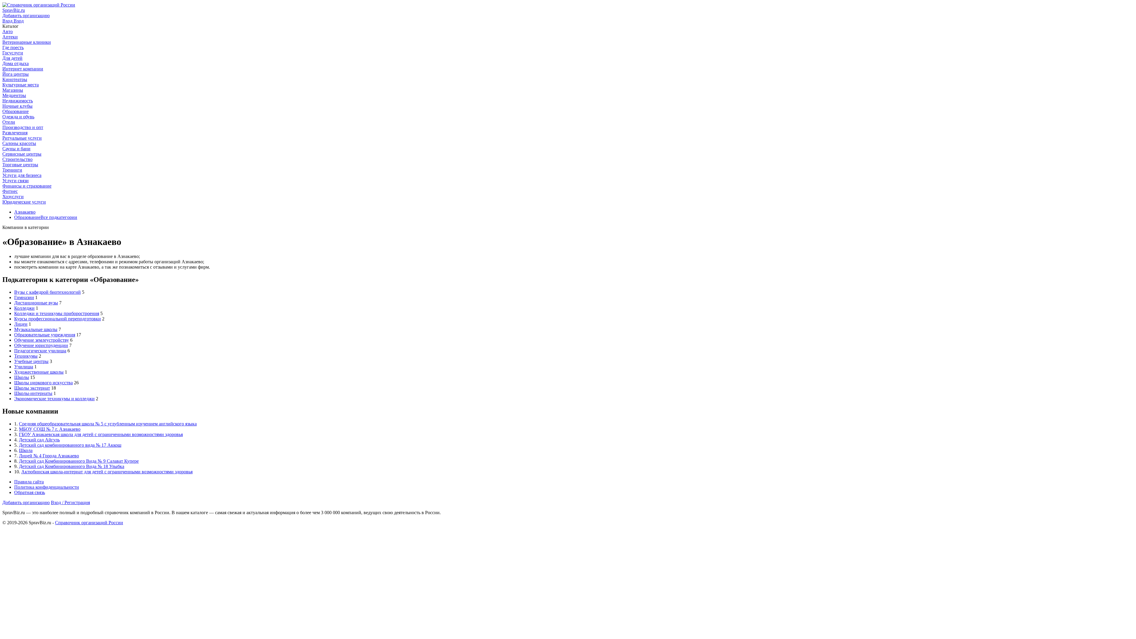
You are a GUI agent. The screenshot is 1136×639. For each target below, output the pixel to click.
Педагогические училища (40, 350)
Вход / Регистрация (70, 502)
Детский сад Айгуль (39, 439)
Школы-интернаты (33, 393)
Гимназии (24, 297)
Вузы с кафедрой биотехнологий (47, 292)
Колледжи (24, 308)
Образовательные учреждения (44, 334)
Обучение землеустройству (41, 340)
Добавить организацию (26, 502)
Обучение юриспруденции (41, 345)
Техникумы (26, 356)
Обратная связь (29, 492)
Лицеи (21, 324)
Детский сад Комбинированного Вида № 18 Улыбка (71, 466)
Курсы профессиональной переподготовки (57, 318)
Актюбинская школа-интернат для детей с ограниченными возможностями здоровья (107, 471)
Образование (27, 217)
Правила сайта (29, 481)
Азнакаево (25, 211)
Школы (21, 377)
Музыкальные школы (35, 329)
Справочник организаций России (89, 522)
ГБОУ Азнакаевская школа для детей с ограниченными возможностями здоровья (101, 434)
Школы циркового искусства (43, 382)
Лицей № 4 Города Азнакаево (49, 455)
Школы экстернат (32, 387)
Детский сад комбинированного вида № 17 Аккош (70, 445)
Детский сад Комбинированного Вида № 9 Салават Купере (79, 461)
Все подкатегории (59, 217)
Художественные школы (39, 372)
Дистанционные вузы (36, 302)
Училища (23, 366)
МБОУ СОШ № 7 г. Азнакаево (49, 429)
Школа (26, 450)
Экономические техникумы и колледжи (54, 398)
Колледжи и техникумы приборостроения (56, 313)
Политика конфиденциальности (46, 487)
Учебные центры (31, 361)
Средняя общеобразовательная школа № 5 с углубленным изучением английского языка (108, 423)
